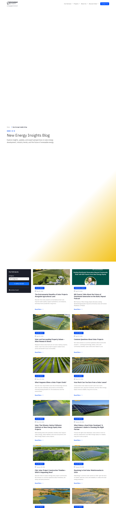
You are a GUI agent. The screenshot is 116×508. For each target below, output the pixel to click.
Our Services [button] (67, 4)
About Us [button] (84, 4)
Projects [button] (76, 4)
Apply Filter (19, 284)
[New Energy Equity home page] (12, 4)
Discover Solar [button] (93, 4)
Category (11, 276)
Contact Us (104, 4)
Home (8, 127)
